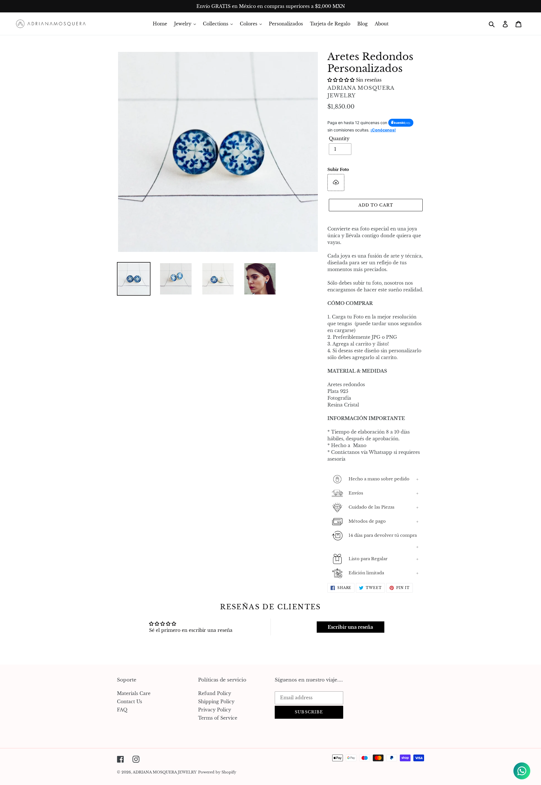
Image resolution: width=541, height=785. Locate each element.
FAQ (122, 710)
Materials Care (133, 693)
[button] (341, 80)
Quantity (339, 138)
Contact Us (129, 701)
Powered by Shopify (217, 772)
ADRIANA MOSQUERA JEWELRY (165, 772)
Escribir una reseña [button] (350, 627)
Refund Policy (214, 693)
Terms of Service (217, 718)
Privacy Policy (214, 710)
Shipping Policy (216, 701)
